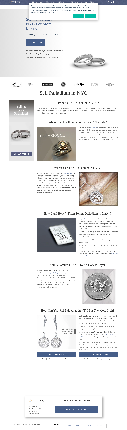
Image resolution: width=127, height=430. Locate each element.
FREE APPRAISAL (57, 355)
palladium (93, 128)
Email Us (52, 2)
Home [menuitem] (69, 425)
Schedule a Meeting (80, 2)
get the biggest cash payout (59, 273)
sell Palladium (69, 173)
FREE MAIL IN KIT (99, 355)
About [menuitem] (77, 425)
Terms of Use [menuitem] (88, 425)
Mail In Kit (96, 2)
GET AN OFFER (35, 43)
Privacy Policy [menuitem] (100, 425)
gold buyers (85, 219)
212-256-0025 (39, 2)
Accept (78, 16)
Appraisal (64, 2)
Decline (90, 16)
